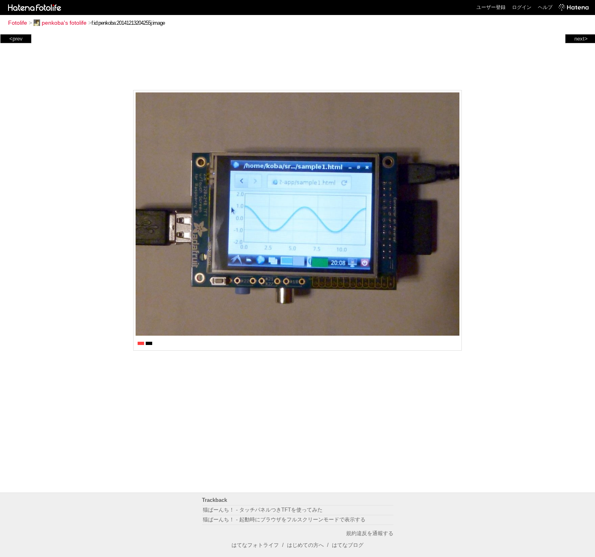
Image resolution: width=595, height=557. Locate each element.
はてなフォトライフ (255, 545)
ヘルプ (545, 7)
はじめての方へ (305, 545)
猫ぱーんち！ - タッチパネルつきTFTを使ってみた (263, 510)
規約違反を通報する (369, 533)
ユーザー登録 (491, 7)
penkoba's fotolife (64, 22)
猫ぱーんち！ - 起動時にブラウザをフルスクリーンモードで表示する (284, 519)
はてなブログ (347, 545)
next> (581, 39)
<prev (16, 39)
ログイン (521, 7)
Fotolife (17, 22)
